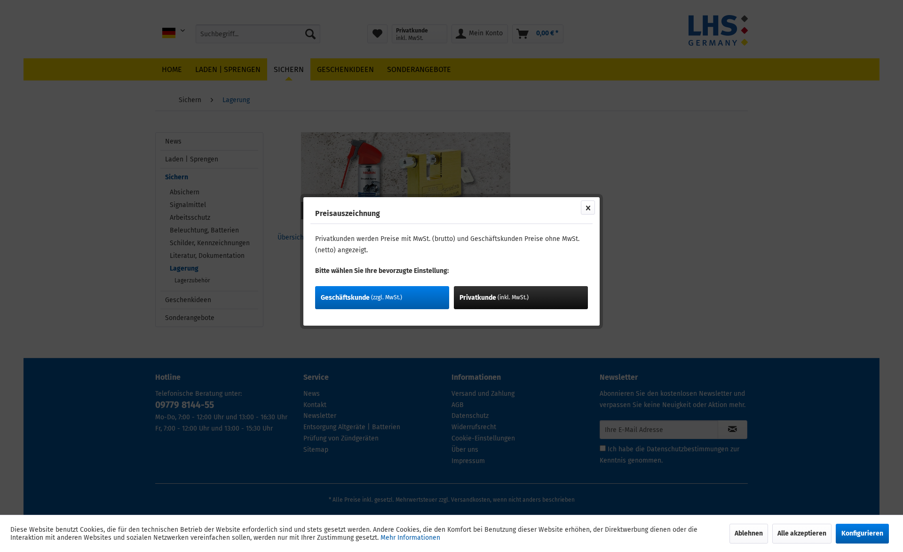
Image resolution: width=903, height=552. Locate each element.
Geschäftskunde (361, 298)
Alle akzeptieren (801, 533)
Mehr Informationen (410, 538)
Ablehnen (749, 533)
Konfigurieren (862, 533)
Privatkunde (494, 298)
